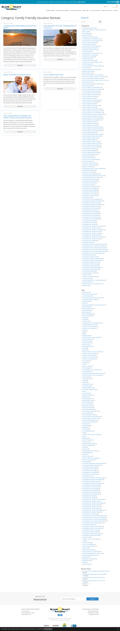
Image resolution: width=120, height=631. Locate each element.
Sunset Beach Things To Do (89, 256)
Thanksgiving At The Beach (89, 273)
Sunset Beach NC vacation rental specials (93, 237)
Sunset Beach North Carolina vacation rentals (94, 251)
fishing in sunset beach (88, 355)
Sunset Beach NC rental (88, 220)
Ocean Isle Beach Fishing (88, 415)
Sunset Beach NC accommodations (91, 199)
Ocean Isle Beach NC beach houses (91, 116)
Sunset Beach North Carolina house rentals (93, 247)
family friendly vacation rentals (90, 46)
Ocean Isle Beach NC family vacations (92, 118)
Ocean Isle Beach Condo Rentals (90, 94)
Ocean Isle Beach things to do (90, 141)
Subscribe (92, 599)
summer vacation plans (88, 460)
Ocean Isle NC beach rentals (89, 154)
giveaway (84, 362)
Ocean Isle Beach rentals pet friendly (92, 134)
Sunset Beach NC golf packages (90, 213)
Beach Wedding (86, 33)
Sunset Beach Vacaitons (88, 524)
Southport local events (88, 172)
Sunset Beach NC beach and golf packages (93, 478)
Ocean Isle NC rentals (88, 157)
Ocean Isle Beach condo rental (90, 93)
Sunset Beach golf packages (89, 190)
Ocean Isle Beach (86, 85)
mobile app (85, 397)
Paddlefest (85, 427)
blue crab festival (87, 316)
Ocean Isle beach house (88, 103)
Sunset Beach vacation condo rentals (92, 258)
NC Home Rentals (87, 402)
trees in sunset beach (88, 544)
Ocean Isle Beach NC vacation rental (92, 127)
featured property (87, 346)
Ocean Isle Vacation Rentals (89, 165)
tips (83, 541)
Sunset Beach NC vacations (89, 240)
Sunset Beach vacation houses (90, 264)
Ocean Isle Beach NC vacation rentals (92, 129)
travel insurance (86, 542)
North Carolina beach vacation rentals (92, 78)
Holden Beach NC (87, 379)
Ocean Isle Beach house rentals (90, 105)
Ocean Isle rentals (87, 161)
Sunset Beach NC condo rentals (90, 208)
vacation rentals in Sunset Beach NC (92, 284)
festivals (84, 350)
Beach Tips (85, 31)
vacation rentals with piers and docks (92, 553)
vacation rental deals (88, 550)
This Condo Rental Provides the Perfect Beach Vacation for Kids (17, 117)
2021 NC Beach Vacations (89, 294)
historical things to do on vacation (91, 375)
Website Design (53, 620)
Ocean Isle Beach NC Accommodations (92, 112)
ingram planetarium (87, 388)
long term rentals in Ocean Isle (90, 69)
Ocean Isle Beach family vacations (91, 100)
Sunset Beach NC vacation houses (91, 233)
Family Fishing (86, 335)
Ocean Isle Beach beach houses (90, 91)
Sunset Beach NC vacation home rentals (93, 229)
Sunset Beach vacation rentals (90, 269)
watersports (85, 285)
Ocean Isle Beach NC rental (89, 123)
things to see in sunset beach (90, 539)
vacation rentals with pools (89, 555)
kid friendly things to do (89, 389)
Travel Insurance (86, 278)
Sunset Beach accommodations (90, 174)
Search (83, 21)
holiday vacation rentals (88, 60)
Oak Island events (87, 82)
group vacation (86, 371)
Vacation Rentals (50, 10)
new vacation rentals (88, 409)
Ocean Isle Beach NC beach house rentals (93, 114)
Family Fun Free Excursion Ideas (17, 75)
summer (84, 454)
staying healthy (86, 452)
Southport (85, 449)
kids (83, 391)
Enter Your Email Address (68, 599)
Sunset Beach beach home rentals (91, 177)
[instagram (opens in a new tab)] (61, 615)
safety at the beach (87, 166)
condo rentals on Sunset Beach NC (91, 40)
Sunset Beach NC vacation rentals (91, 238)
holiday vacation (86, 58)
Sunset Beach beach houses (89, 179)
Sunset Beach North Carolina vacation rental (94, 249)
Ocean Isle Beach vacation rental (91, 145)
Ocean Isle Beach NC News (89, 121)
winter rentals (86, 564)
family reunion (86, 341)
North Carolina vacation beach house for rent (94, 80)
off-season (85, 424)
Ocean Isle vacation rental (89, 163)
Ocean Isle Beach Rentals (62, 10)
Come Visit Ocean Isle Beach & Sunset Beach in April (95, 571)
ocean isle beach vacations (89, 420)
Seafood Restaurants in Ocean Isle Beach (93, 168)
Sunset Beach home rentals (89, 193)
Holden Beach (86, 377)
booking (84, 317)
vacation (84, 548)
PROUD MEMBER (111, 2)
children (84, 319)
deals (83, 332)
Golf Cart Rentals (86, 51)
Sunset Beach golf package (89, 188)
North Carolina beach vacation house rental (94, 76)
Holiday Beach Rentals (88, 57)
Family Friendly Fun (87, 339)
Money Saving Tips (87, 73)
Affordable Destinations (88, 28)
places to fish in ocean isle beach (91, 434)
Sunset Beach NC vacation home (91, 228)
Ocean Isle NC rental (87, 156)
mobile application (87, 398)
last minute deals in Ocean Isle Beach (92, 66)
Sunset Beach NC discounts (89, 210)
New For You (85, 584)
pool (83, 436)
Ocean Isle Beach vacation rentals (91, 147)
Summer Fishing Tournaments (90, 458)
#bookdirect (85, 292)
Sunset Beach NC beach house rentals (92, 204)
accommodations (86, 296)
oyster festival (86, 425)
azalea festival (86, 301)
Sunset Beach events (87, 184)
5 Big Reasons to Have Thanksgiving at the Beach (60, 27)
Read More (20, 65)
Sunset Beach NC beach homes (90, 202)
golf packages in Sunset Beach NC (91, 53)
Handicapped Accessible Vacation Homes (93, 373)
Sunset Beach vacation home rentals (92, 260)
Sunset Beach (86, 461)
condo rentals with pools (89, 325)
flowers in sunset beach (88, 359)
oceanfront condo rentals (89, 422)
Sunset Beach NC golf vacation (90, 215)
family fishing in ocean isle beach (91, 337)
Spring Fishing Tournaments (89, 451)
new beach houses (87, 406)
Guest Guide (85, 10)
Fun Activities (85, 361)
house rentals (86, 386)
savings (84, 447)
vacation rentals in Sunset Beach (91, 551)
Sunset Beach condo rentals (89, 181)
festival (84, 348)
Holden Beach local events (89, 55)
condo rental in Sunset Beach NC (91, 39)
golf (83, 364)
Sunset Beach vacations (88, 271)
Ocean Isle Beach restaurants (90, 138)
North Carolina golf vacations (90, 411)
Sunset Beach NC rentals (89, 497)
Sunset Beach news (87, 242)
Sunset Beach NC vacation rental (91, 235)
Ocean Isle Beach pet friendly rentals (92, 130)
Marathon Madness (87, 395)
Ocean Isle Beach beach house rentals (92, 89)
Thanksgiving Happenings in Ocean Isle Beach (20, 27)
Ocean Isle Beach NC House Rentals (91, 120)
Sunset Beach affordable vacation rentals (93, 175)
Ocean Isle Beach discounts (89, 96)
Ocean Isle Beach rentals (88, 132)
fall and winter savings (88, 44)
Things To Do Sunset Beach (89, 276)
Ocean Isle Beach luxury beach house (92, 111)
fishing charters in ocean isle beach (91, 352)
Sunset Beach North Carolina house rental (93, 246)
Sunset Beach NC (86, 197)
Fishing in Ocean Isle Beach (89, 48)
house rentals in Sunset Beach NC (91, 62)
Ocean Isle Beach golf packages (90, 102)
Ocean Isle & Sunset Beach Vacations (92, 84)
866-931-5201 (81, 2)
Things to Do (86, 275)
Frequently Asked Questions (89, 49)
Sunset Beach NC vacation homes (91, 231)
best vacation (86, 312)
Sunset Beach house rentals (89, 195)
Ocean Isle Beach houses (88, 107)
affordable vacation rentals (89, 299)
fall (83, 334)
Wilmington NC (86, 560)
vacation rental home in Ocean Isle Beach (93, 280)
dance (84, 330)
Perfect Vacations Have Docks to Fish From (93, 580)
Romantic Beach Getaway (88, 443)
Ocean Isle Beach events (88, 98)
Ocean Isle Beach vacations (89, 148)
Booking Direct (86, 35)
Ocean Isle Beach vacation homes (91, 143)
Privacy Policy (47, 629)
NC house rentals (87, 404)
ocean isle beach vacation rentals (91, 416)
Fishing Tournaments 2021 (89, 357)
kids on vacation (86, 64)
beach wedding (86, 310)
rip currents (85, 442)
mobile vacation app (87, 71)
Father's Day (85, 344)
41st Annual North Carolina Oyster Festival (93, 577)
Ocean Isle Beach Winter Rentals (90, 152)
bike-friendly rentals (87, 314)
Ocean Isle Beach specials (89, 139)
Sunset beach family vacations (90, 186)
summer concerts (87, 456)
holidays (84, 382)
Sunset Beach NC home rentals (90, 217)
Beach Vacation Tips (87, 308)
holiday (84, 380)
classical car (85, 321)
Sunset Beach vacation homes (90, 262)
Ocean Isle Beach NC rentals (89, 125)
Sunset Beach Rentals (75, 10)
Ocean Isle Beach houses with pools (91, 109)
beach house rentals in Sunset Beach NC (93, 30)
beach (84, 303)
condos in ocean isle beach (89, 326)
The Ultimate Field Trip (53, 75)
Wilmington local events (88, 559)
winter (84, 562)
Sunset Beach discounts (88, 183)
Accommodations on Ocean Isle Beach (92, 297)
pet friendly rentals (87, 431)
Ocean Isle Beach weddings (89, 150)
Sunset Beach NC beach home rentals (92, 201)
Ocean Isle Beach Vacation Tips (90, 418)
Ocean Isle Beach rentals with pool (91, 136)
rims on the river (87, 440)
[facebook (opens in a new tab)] (59, 615)
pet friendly (85, 429)
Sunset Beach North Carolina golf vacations (93, 244)
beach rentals (86, 307)
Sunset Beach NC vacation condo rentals (93, 226)
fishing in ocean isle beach (89, 353)
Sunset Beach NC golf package (90, 211)
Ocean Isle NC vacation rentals (90, 159)
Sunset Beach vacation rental (90, 266)
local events (85, 67)
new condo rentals (87, 407)
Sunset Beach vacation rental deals (91, 267)
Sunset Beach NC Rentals (89, 222)
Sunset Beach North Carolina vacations (92, 253)
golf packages (86, 368)
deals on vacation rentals (89, 42)
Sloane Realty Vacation (88, 170)
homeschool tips (87, 384)
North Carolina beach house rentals (92, 75)
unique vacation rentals (88, 546)
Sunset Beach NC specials (89, 224)
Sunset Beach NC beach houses (90, 206)
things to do (86, 537)
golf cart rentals (86, 366)
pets (83, 433)
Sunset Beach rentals (88, 255)
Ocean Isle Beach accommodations (91, 87)
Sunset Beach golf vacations (89, 192)
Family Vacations (86, 343)
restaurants (85, 438)
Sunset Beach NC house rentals (90, 219)
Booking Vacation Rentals (89, 37)
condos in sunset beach (88, 328)
